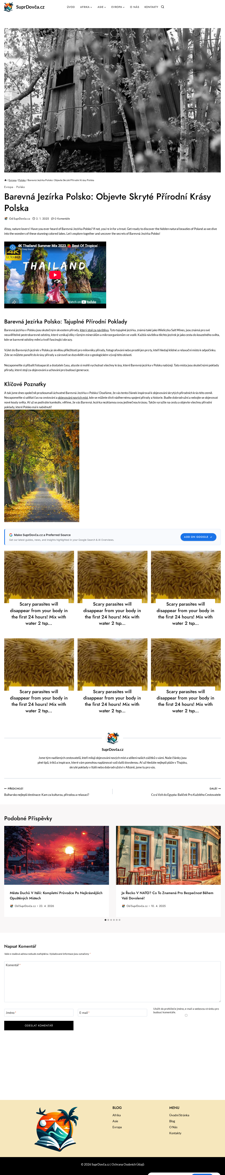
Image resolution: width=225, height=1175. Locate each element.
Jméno (11, 1013)
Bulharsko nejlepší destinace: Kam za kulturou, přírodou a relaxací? (46, 792)
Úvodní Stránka (179, 1115)
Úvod (71, 7)
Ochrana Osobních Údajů (128, 1164)
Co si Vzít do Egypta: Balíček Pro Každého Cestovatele (186, 792)
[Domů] (5, 180)
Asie (115, 1121)
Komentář (13, 965)
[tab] (105, 920)
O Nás (134, 7)
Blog (172, 1121)
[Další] (215, 871)
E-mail (84, 1013)
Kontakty (151, 7)
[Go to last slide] (9, 871)
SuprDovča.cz (22, 219)
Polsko (20, 187)
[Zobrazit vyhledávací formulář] (162, 7)
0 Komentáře (62, 219)
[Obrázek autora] (6, 218)
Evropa (8, 187)
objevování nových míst (73, 397)
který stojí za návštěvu (94, 330)
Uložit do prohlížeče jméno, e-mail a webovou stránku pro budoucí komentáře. (186, 1010)
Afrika (116, 1115)
